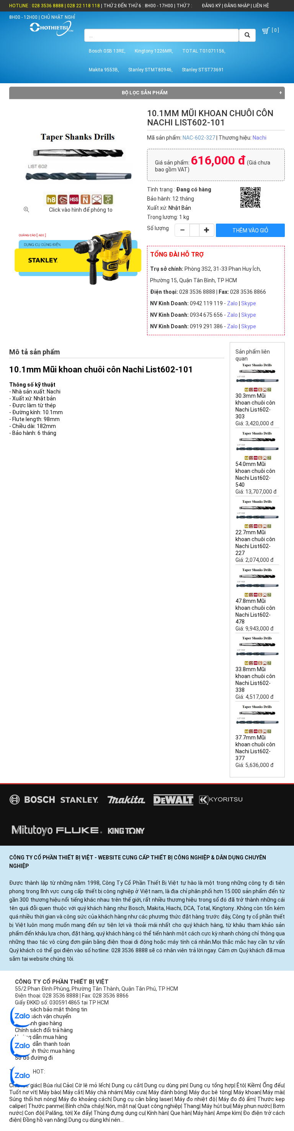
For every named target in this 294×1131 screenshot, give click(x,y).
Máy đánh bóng (167, 1092)
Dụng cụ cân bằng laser (142, 1099)
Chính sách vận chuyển (43, 1016)
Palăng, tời (59, 1113)
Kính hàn (157, 1113)
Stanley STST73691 (203, 69)
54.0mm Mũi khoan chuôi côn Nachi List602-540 (255, 474)
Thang (191, 1106)
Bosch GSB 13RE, (107, 51)
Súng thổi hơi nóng (32, 1099)
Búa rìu (51, 1085)
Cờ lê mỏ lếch (92, 1085)
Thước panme (45, 1106)
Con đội (33, 1113)
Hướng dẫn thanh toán (42, 1044)
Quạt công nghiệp (159, 1106)
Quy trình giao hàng (38, 1023)
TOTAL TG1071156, (203, 51)
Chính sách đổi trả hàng (44, 1030)
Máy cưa (135, 1092)
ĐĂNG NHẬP (237, 5)
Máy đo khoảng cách (84, 1099)
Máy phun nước (252, 1106)
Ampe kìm (228, 1113)
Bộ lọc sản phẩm (145, 92)
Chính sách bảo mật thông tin (51, 1009)
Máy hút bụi (216, 1106)
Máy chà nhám (103, 1092)
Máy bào (49, 1092)
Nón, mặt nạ (120, 1106)
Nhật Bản (179, 208)
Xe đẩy (82, 1113)
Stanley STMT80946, (150, 69)
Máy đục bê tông (210, 1092)
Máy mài (273, 1092)
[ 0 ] (275, 30)
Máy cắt (73, 1092)
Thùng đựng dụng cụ (119, 1113)
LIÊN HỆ (260, 5)
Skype (248, 303)
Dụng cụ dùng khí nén (94, 1120)
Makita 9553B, (104, 69)
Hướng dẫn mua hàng (41, 1037)
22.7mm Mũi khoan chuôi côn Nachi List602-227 (255, 542)
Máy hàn (203, 1113)
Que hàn (180, 1113)
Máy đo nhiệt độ (195, 1099)
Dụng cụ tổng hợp (212, 1085)
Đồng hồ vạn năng (44, 1120)
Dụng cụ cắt (127, 1085)
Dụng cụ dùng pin (165, 1085)
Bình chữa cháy (84, 1106)
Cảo (67, 1085)
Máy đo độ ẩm (237, 1099)
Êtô (241, 1085)
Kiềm (254, 1085)
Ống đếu (273, 1085)
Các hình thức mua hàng (45, 1051)
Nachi (259, 138)
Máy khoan (247, 1092)
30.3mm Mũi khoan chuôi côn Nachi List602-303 (255, 406)
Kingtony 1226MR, (154, 51)
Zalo (232, 303)
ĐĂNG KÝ (211, 5)
